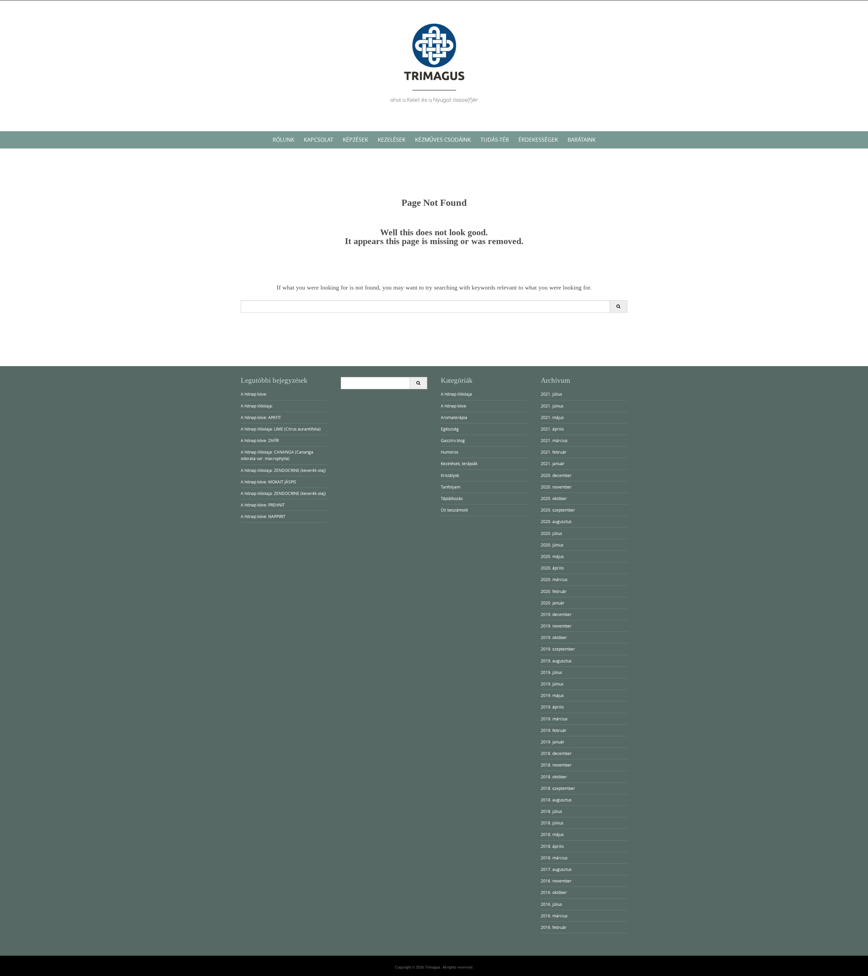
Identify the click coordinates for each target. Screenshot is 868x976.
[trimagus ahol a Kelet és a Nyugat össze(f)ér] (434, 64)
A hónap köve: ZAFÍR (260, 440)
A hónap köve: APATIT (261, 417)
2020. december (556, 475)
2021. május (552, 417)
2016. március (554, 915)
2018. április (552, 846)
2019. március (554, 718)
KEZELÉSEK (392, 139)
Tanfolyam (450, 487)
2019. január (553, 741)
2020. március (554, 579)
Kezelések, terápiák (459, 463)
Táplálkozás (452, 498)
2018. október (554, 776)
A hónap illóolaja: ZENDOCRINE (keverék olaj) (283, 470)
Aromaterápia (454, 417)
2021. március (554, 440)
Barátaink (582, 139)
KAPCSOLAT (318, 139)
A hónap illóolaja (456, 394)
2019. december (556, 614)
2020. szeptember (558, 510)
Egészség (450, 429)
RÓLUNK (283, 139)
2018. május (552, 834)
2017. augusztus (556, 869)
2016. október (554, 892)
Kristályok (450, 475)
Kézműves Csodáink (443, 139)
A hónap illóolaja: (257, 406)
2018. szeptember (558, 788)
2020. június (552, 544)
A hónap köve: (254, 394)
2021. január (553, 463)
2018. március (554, 857)
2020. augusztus (556, 521)
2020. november (556, 487)
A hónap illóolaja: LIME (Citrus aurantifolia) (281, 429)
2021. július (551, 394)
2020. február (554, 591)
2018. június (552, 822)
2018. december (556, 753)
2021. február (554, 452)
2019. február (554, 730)
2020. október (554, 498)
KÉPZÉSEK (355, 139)
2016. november (556, 880)
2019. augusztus (556, 660)
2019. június (552, 683)
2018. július (551, 811)
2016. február (554, 927)
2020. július (551, 533)
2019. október (554, 637)
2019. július (551, 672)
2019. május (552, 695)
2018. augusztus (556, 799)
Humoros (449, 452)
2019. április (552, 707)
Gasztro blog (453, 440)
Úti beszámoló (454, 510)
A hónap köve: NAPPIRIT (263, 516)
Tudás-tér (494, 139)
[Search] (618, 306)
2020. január (553, 602)
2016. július (551, 904)
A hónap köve (453, 406)
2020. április (552, 568)
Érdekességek (538, 139)
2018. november (556, 765)
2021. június (552, 406)
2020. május (552, 556)
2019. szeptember (558, 649)
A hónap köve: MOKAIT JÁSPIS (268, 481)
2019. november (556, 626)
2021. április (552, 429)
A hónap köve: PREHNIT (263, 504)
